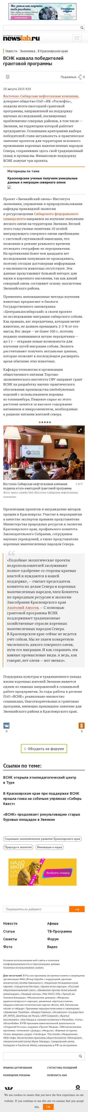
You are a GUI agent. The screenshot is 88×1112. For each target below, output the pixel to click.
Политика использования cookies (23, 967)
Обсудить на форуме (46, 748)
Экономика (27, 51)
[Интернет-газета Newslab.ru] (21, 37)
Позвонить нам (57, 1075)
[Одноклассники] (79, 1089)
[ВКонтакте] (38, 1089)
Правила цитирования (17, 1067)
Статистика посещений (62, 1067)
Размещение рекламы (16, 1075)
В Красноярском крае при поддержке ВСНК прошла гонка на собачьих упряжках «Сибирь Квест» (42, 798)
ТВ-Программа (59, 931)
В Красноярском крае (53, 51)
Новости (11, 51)
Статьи (9, 931)
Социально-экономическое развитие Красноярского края (42, 839)
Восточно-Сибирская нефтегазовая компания (40, 96)
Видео (52, 946)
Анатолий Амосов (22, 607)
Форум (53, 939)
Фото (7, 946)
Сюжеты (10, 939)
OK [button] (48, 1107)
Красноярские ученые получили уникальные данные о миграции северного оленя (42, 180)
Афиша (52, 923)
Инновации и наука (49, 847)
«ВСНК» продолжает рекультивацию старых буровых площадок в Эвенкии (41, 817)
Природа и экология (18, 847)
